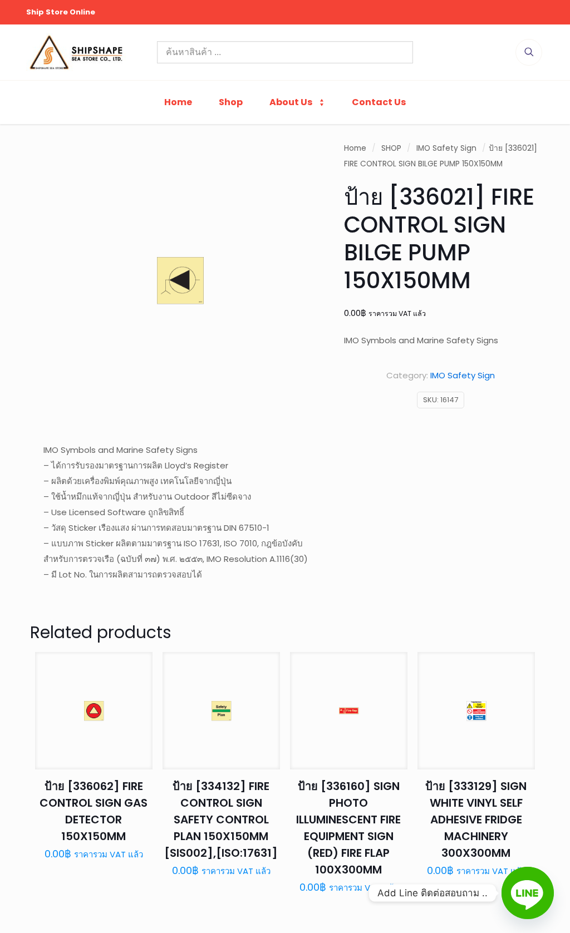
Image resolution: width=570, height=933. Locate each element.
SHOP (391, 148)
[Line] (528, 893)
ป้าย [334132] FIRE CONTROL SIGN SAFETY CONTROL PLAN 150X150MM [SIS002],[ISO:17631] (221, 819)
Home (355, 148)
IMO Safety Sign (446, 148)
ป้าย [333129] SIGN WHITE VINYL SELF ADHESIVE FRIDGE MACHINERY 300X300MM (476, 819)
